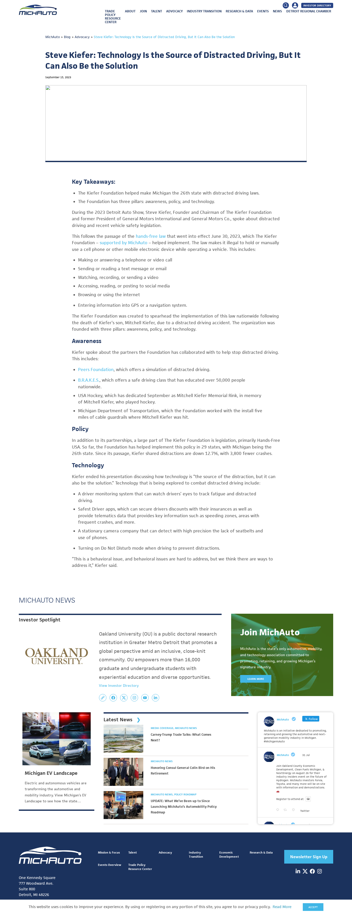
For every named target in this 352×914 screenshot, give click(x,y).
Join (143, 11)
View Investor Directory (119, 685)
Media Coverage (162, 728)
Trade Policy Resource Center (113, 16)
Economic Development (229, 854)
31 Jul (306, 755)
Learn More (255, 679)
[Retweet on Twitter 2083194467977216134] (286, 810)
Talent (156, 11)
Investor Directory (317, 5)
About (130, 11)
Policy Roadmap (185, 794)
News (277, 11)
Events (263, 11)
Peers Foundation (96, 369)
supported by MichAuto (123, 242)
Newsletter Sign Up (309, 856)
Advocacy (174, 11)
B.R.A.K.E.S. (88, 380)
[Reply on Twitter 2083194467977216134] (278, 810)
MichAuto (283, 755)
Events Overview (109, 865)
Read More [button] (282, 906)
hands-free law (151, 236)
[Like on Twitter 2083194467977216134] (295, 810)
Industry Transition (204, 11)
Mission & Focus (109, 852)
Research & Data (239, 11)
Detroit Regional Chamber (308, 11)
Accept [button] (313, 907)
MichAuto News (186, 728)
